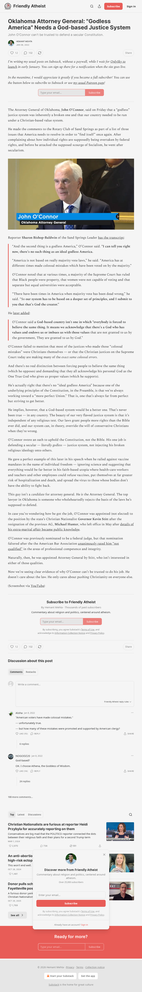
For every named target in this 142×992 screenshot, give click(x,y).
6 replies (24, 744)
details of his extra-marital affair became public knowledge (71, 527)
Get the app (88, 976)
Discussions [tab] (34, 814)
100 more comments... (20, 797)
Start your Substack (62, 976)
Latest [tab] (21, 814)
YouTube (37, 585)
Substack (54, 984)
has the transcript (111, 237)
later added (21, 313)
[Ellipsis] (132, 712)
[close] (104, 854)
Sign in (131, 6)
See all (15, 915)
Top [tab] (12, 814)
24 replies (25, 781)
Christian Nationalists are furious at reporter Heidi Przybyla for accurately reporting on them (48, 826)
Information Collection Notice (70, 914)
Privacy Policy (97, 914)
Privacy (70, 967)
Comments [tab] (16, 672)
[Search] (91, 6)
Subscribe (113, 6)
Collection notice (95, 967)
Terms (79, 967)
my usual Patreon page (88, 82)
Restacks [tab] (31, 672)
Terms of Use (87, 911)
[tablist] (23, 671)
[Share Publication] (99, 6)
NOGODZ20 (23, 756)
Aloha (19, 713)
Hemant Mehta (24, 41)
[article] (71, 835)
